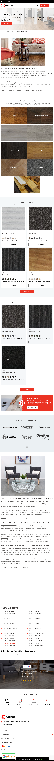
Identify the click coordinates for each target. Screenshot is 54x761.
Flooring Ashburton (9, 611)
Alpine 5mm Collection (9, 234)
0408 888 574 (8, 724)
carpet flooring (5, 550)
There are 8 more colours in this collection (39, 281)
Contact (3, 518)
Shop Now (6, 23)
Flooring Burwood (34, 618)
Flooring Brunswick (35, 616)
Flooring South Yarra (35, 640)
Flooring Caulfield (8, 623)
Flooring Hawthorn (35, 628)
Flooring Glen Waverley (10, 628)
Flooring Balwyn (34, 611)
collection (11, 90)
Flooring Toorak (8, 648)
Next (28, 447)
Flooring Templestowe (36, 645)
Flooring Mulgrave (8, 635)
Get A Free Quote (45, 5)
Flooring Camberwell (9, 621)
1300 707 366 (6, 1)
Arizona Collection (7, 274)
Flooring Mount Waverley (37, 633)
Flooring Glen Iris (34, 626)
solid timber (8, 527)
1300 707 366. (4, 20)
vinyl (43, 503)
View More (27, 291)
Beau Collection (33, 274)
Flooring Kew (7, 630)
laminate (3, 504)
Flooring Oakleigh (34, 635)
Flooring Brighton (8, 616)
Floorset (5, 71)
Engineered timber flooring (9, 525)
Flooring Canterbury (35, 621)
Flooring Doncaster (9, 626)
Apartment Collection (8, 372)
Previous (25, 447)
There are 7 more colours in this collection (39, 240)
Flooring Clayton (34, 623)
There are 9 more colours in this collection (12, 240)
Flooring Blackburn (35, 613)
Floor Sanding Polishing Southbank (14, 654)
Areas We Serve (10, 31)
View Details (13, 244)
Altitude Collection (34, 234)
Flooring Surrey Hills (9, 645)
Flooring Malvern (34, 630)
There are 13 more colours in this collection (13, 281)
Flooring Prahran (8, 638)
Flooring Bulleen (8, 618)
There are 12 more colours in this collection (13, 379)
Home (2, 31)
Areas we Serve (36, 759)
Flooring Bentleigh (9, 613)
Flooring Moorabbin (9, 633)
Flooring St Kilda (34, 643)
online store (4, 538)
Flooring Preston (34, 638)
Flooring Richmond (9, 640)
